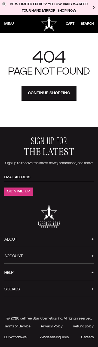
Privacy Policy (52, 326)
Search (87, 23)
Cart (70, 23)
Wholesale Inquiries (54, 337)
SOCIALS (12, 289)
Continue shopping (49, 93)
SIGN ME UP (18, 191)
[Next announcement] (93, 7)
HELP (9, 273)
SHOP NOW (66, 10)
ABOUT (10, 239)
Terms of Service (17, 326)
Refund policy (83, 326)
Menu (9, 23)
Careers (87, 337)
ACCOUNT (13, 256)
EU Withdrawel (15, 337)
